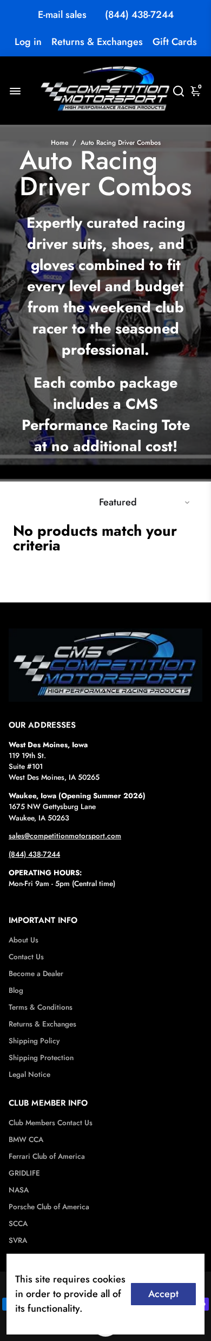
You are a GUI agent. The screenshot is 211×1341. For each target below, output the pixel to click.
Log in (28, 42)
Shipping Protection (41, 1058)
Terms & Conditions (40, 1007)
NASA (19, 1190)
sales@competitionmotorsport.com (65, 836)
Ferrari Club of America (47, 1156)
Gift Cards (175, 42)
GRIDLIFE (24, 1173)
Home (59, 142)
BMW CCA (26, 1139)
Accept (163, 1294)
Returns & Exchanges (97, 42)
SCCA (18, 1223)
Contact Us (26, 957)
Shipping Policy (34, 1041)
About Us (23, 940)
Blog (16, 990)
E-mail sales (62, 15)
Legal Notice (29, 1074)
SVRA (18, 1240)
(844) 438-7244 (139, 15)
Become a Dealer (36, 973)
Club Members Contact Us (51, 1123)
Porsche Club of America (49, 1207)
